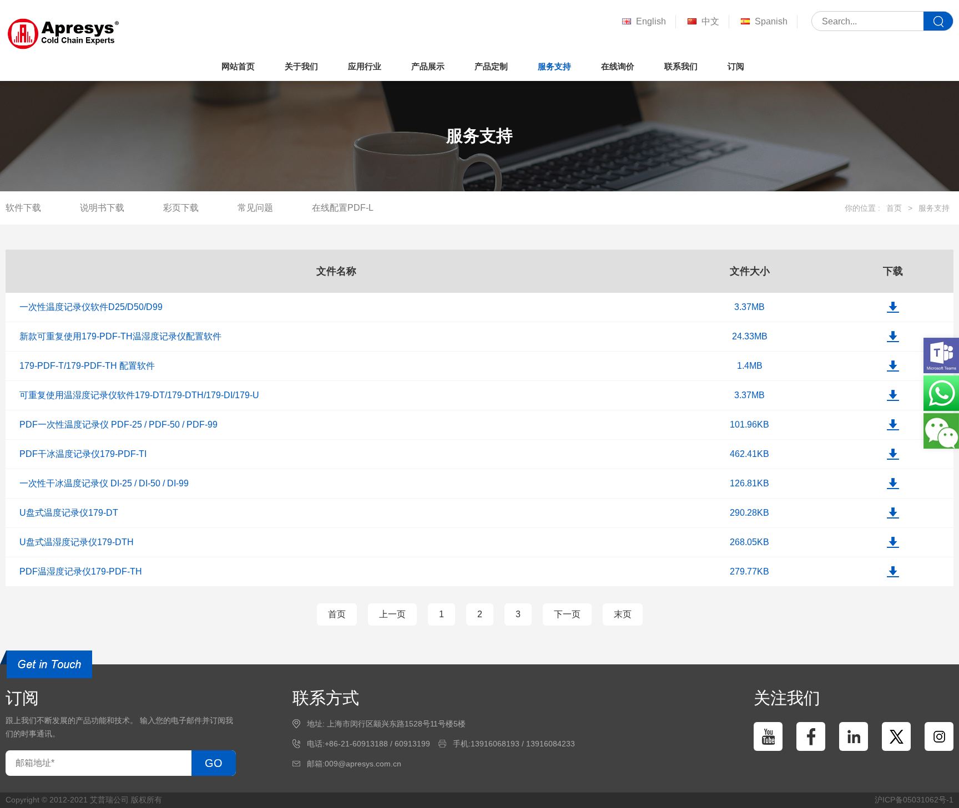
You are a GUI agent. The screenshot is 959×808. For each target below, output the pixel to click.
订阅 (736, 66)
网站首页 (238, 66)
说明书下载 (102, 207)
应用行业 (364, 66)
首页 (894, 208)
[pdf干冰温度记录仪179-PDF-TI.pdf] (893, 454)
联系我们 (681, 66)
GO (214, 763)
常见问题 (255, 207)
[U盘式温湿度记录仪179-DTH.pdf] (893, 542)
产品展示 (428, 66)
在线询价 (617, 66)
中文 (710, 21)
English (651, 21)
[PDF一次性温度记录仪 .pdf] (893, 425)
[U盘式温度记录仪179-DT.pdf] (893, 513)
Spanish (771, 21)
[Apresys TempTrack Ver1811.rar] (893, 307)
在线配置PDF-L (342, 207)
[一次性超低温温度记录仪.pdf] (893, 483)
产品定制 (491, 66)
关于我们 (301, 66)
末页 (623, 614)
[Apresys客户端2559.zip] (893, 337)
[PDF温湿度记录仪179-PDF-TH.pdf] (893, 572)
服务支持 (554, 66)
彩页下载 (181, 207)
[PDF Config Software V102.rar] (893, 366)
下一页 (567, 614)
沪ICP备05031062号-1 (914, 799)
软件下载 (23, 207)
